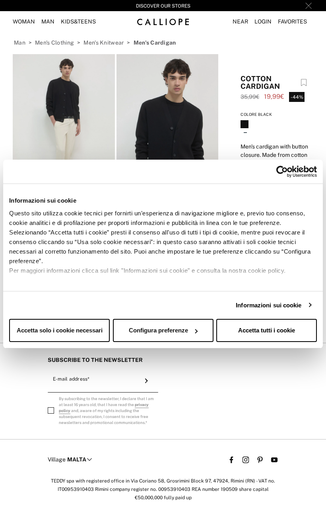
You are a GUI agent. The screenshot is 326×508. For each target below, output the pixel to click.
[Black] (245, 125)
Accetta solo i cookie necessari (60, 330)
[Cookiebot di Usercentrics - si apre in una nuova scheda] (282, 172)
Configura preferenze (158, 330)
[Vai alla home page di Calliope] (163, 22)
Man (19, 42)
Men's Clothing (54, 42)
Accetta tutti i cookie (266, 330)
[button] (240, 22)
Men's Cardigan (155, 42)
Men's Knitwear (103, 42)
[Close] (308, 5)
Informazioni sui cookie (268, 305)
